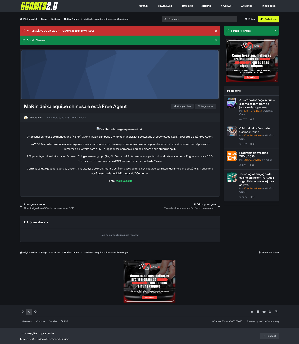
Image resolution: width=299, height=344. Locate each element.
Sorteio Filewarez (37, 40)
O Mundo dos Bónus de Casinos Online (254, 130)
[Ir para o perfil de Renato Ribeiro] (26, 117)
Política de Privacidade (49, 339)
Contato (40, 321)
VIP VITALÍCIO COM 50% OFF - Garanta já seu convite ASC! (60, 30)
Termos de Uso (28, 339)
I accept (271, 335)
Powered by (263, 321)
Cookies (53, 321)
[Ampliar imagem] (120, 129)
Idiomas (26, 321)
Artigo (269, 160)
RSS (66, 321)
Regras (65, 339)
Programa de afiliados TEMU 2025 (253, 154)
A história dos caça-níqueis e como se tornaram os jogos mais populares (257, 103)
